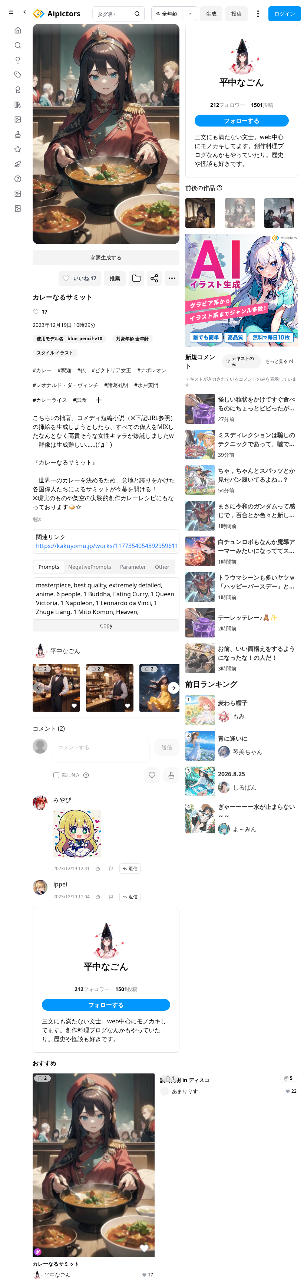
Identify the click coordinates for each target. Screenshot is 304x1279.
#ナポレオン (151, 370)
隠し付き (71, 775)
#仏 (81, 370)
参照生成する (106, 257)
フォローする (106, 1005)
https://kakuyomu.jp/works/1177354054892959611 (106, 546)
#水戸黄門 (146, 384)
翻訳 (37, 519)
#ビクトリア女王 (111, 370)
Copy (106, 625)
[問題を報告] (111, 868)
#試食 (80, 399)
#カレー (42, 370)
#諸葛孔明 (116, 384)
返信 (133, 868)
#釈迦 (64, 370)
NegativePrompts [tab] (89, 566)
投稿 (236, 13)
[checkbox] (56, 775)
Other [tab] (162, 566)
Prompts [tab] (49, 566)
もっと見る (276, 361)
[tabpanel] (106, 604)
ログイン (284, 13)
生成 (211, 13)
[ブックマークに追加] (136, 278)
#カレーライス (50, 399)
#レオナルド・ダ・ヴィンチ (65, 384)
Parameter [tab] (133, 566)
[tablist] (104, 567)
